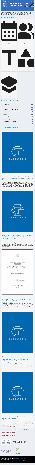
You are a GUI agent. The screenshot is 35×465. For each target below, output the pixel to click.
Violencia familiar (8, 426)
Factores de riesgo (12, 426)
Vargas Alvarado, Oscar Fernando (7, 302)
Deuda (5, 246)
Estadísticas (24, 460)
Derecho (8, 246)
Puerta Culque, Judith (5, 239)
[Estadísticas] (32, 1)
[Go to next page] (33, 429)
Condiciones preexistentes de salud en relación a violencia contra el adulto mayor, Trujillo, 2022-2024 (17, 417)
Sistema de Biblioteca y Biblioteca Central (19, 458)
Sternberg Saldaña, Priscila (6, 362)
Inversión (3, 246)
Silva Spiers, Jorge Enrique (6, 419)
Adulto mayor (3, 426)
